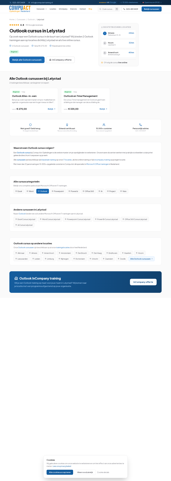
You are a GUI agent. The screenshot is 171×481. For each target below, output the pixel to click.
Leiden (37, 259)
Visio (124, 191)
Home (12, 19)
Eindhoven (113, 253)
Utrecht (95, 259)
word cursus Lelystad (51, 219)
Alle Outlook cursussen (140, 259)
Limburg (50, 259)
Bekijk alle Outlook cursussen (27, 59)
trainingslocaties (63, 247)
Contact (83, 9)
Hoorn (141, 253)
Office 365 (89, 191)
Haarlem (127, 253)
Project (112, 191)
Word (31, 191)
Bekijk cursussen (151, 9)
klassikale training (48, 160)
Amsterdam (66, 253)
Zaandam (109, 259)
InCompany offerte (61, 59)
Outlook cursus (23, 152)
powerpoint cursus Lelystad (78, 219)
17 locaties (67, 160)
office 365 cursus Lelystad (136, 219)
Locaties (53, 9)
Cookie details (103, 472)
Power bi (74, 191)
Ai (101, 191)
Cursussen (40, 9)
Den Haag (98, 253)
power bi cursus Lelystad (107, 219)
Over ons (73, 9)
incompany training (102, 160)
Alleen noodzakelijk (85, 472)
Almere (34, 253)
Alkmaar (21, 253)
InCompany (63, 9)
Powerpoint (59, 191)
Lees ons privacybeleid (62, 466)
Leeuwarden (23, 259)
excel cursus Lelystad (26, 219)
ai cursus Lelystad (25, 225)
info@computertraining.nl (42, 2)
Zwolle (123, 259)
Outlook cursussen (26, 247)
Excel (20, 191)
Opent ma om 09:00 (152, 2)
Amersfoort (49, 253)
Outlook (31, 19)
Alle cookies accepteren (60, 472)
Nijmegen (65, 259)
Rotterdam (80, 259)
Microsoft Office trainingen (98, 164)
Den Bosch (82, 253)
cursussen (21, 160)
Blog (90, 9)
